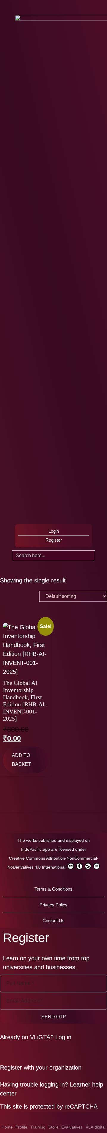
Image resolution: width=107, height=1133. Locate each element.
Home (7, 1127)
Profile (21, 1127)
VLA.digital (96, 1127)
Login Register (53, 536)
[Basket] (16, 514)
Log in (63, 1037)
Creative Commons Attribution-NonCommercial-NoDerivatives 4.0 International (52, 862)
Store (53, 1127)
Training (37, 1127)
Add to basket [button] (21, 760)
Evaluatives (72, 1127)
